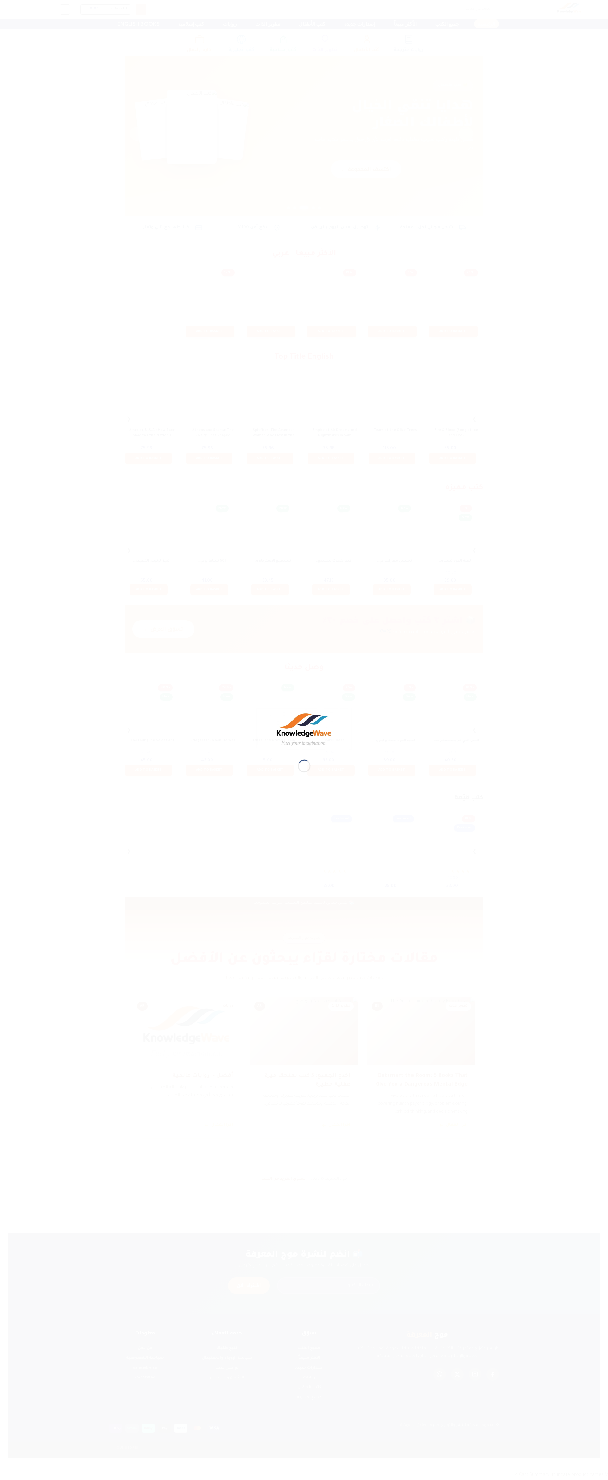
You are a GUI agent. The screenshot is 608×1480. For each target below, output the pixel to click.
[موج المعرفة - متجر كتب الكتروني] (304, 729)
